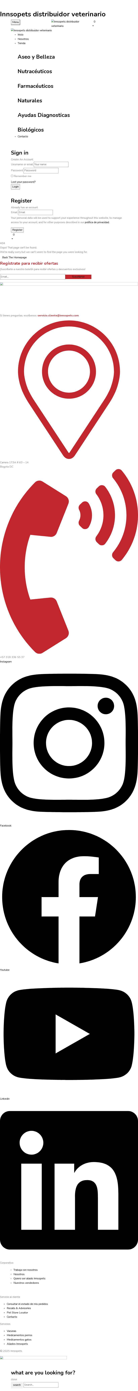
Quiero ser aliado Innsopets (29, 1278)
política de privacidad (97, 222)
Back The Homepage (14, 257)
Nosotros (19, 1274)
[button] (109, 24)
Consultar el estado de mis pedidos (27, 1304)
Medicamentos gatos (19, 1340)
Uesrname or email (22, 164)
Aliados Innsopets (17, 1344)
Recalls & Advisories (19, 1308)
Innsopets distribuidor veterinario (53, 14)
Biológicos (31, 129)
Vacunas (11, 1331)
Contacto (12, 1317)
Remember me (22, 176)
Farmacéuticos (35, 86)
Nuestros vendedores (26, 1283)
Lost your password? (23, 182)
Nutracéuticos (35, 71)
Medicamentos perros (19, 1335)
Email (14, 212)
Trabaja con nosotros (25, 1270)
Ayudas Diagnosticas (44, 115)
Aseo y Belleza (36, 56)
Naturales (30, 100)
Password (17, 170)
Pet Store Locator (17, 1312)
